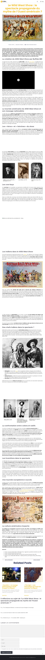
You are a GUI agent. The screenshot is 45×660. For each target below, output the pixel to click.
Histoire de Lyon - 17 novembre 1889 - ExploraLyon (14, 617)
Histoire (34, 44)
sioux (17, 371)
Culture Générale (29, 44)
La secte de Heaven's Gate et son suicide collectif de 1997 (15, 612)
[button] (37, 1)
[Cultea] (4, 1)
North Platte (31, 61)
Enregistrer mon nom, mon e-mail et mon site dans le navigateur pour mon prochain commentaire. (22, 648)
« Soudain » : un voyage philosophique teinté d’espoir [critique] (10, 586)
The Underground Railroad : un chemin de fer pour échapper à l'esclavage (18, 607)
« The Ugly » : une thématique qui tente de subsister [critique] (32, 586)
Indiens (25, 254)
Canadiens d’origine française (28, 489)
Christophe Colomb (23, 491)
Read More (4, 595)
